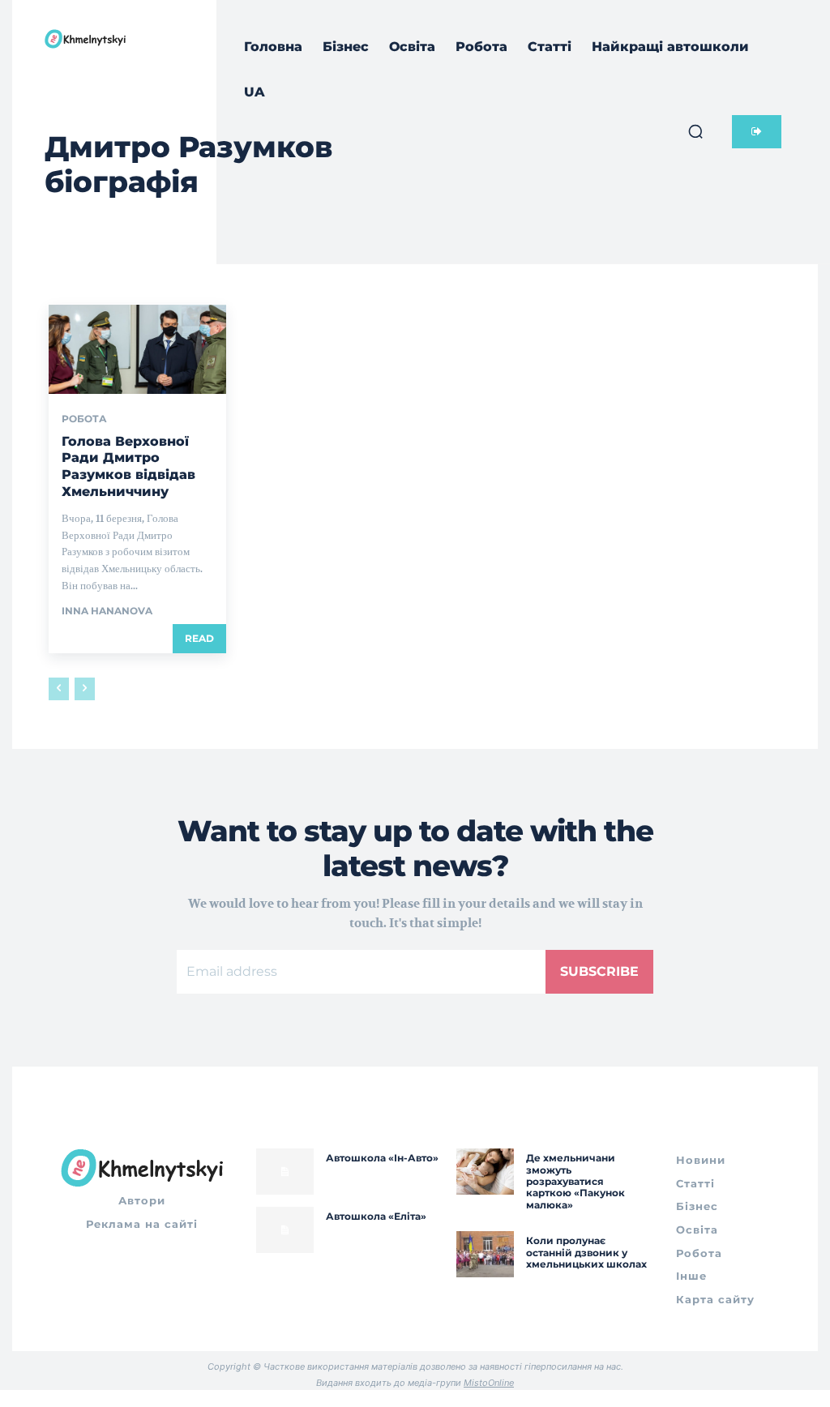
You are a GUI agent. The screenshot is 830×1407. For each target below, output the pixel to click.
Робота (84, 419)
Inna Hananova (107, 611)
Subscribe (599, 971)
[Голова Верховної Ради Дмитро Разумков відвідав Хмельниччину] (137, 349)
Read (199, 638)
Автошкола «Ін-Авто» (382, 1158)
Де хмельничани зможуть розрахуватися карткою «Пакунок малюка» (575, 1181)
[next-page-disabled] (85, 689)
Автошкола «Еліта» (376, 1216)
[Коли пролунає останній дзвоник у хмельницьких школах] (485, 1254)
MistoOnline (489, 1382)
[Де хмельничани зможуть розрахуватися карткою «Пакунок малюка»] (485, 1171)
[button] (695, 131)
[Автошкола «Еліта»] (285, 1230)
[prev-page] (59, 689)
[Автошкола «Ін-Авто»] (285, 1171)
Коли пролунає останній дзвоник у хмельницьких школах (586, 1252)
